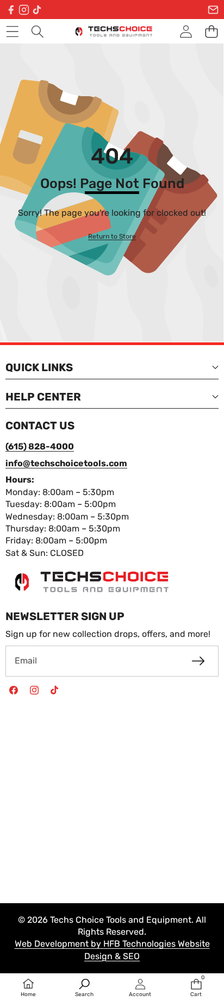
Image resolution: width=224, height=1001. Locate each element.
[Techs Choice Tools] (111, 31)
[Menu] (12, 31)
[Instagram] (23, 9)
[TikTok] (37, 9)
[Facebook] (10, 9)
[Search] (38, 31)
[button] (211, 31)
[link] (112, 236)
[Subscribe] (198, 660)
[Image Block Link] (87, 581)
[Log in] (185, 31)
